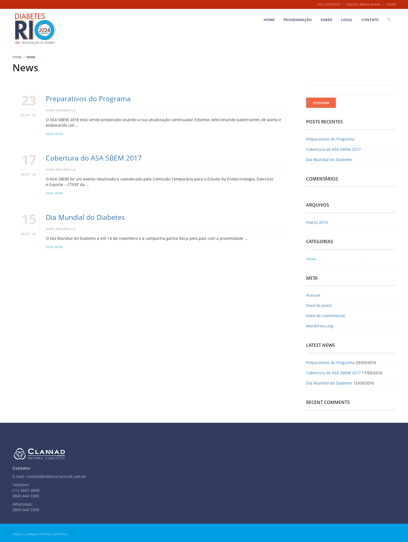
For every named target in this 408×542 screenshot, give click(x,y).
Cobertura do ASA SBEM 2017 (94, 157)
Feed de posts (319, 305)
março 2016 (317, 222)
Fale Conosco (329, 4)
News (50, 110)
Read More (54, 134)
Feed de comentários (325, 315)
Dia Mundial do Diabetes (85, 217)
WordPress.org (319, 326)
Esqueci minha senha (363, 4)
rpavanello (65, 110)
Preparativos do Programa (88, 98)
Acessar (313, 295)
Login (391, 4)
